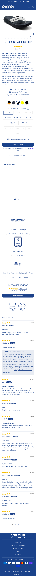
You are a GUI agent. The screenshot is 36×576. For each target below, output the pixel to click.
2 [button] (15, 525)
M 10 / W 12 (12, 123)
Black (27, 103)
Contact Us (18, 542)
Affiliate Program (18, 548)
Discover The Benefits (18, 233)
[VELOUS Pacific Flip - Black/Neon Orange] (2, 192)
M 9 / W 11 (28, 118)
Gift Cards (18, 554)
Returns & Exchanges (18, 545)
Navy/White (13, 103)
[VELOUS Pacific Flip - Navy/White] (4, 192)
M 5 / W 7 (18, 112)
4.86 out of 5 (23, 289)
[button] (18, 46)
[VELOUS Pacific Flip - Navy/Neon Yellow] (9, 192)
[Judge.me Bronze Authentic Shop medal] (12, 306)
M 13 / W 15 (20, 128)
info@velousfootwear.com (23, 370)
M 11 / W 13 (23, 123)
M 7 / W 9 (8, 118)
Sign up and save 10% (17, 559)
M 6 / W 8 (28, 112)
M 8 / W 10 (17, 118)
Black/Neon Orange (9, 103)
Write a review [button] (18, 296)
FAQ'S (18, 551)
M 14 (29, 128)
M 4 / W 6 (8, 112)
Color (18, 99)
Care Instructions (18, 156)
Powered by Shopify (18, 574)
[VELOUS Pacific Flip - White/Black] (7, 192)
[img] (6, 323)
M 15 (17, 133)
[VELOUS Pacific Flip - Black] (11, 192)
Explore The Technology (18, 277)
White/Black (18, 103)
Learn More (18, 255)
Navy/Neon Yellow (22, 103)
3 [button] (18, 525)
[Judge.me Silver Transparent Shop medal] (22, 306)
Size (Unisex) (16, 108)
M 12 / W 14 (9, 128)
